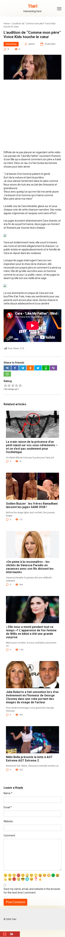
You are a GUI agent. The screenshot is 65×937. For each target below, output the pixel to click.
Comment (9, 835)
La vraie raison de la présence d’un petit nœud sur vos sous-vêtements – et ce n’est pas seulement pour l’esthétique (32, 447)
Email (8, 807)
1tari (32, 6)
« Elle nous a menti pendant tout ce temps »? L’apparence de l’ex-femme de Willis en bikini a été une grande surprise (31, 632)
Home (7, 23)
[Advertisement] (32, 116)
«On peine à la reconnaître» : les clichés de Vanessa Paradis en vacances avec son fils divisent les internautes (30, 567)
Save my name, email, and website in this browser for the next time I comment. (32, 891)
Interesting (11, 44)
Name (8, 793)
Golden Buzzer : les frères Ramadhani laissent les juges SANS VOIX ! (32, 505)
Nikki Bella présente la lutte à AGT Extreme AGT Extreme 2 (29, 758)
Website (8, 821)
